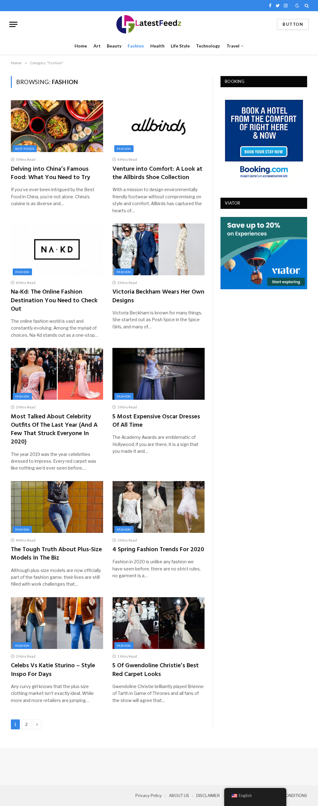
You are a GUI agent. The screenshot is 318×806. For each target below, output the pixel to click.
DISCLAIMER (208, 795)
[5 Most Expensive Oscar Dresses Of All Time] (158, 374)
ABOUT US (179, 795)
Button (293, 24)
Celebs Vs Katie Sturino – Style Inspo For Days (53, 670)
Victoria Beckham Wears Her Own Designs (158, 296)
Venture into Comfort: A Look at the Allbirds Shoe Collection (157, 173)
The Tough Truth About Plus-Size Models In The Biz (56, 554)
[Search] (306, 5)
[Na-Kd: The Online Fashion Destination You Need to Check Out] (57, 249)
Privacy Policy (148, 795)
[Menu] (13, 24)
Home (81, 45)
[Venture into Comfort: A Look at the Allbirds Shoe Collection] (158, 126)
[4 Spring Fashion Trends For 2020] (158, 507)
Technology (208, 45)
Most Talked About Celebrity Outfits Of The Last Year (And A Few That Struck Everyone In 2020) (54, 430)
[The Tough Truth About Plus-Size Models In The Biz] (57, 507)
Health (157, 45)
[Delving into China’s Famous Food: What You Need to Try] (57, 126)
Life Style (180, 45)
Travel (232, 45)
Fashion (136, 45)
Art (97, 45)
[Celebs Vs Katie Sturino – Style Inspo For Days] (57, 623)
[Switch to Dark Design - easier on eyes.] (297, 5)
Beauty (114, 45)
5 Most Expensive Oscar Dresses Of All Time (156, 421)
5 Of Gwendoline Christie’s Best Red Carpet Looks (155, 670)
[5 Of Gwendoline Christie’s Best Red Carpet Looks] (158, 623)
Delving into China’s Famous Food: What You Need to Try (50, 173)
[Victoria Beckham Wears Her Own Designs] (158, 249)
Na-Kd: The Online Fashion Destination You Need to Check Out (54, 300)
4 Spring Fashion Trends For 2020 (158, 550)
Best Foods (24, 149)
